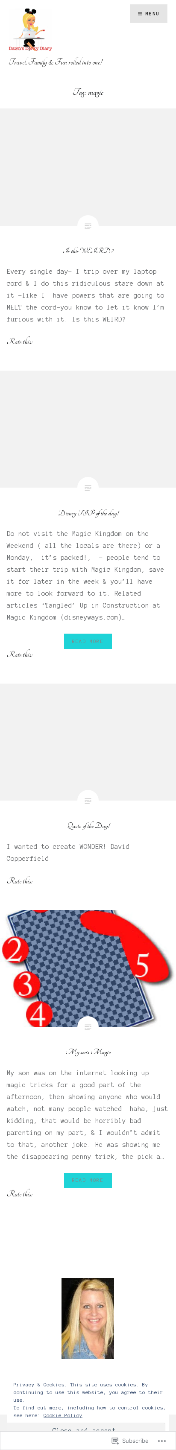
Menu (152, 13)
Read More (88, 641)
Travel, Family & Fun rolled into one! (55, 62)
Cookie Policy (63, 1415)
